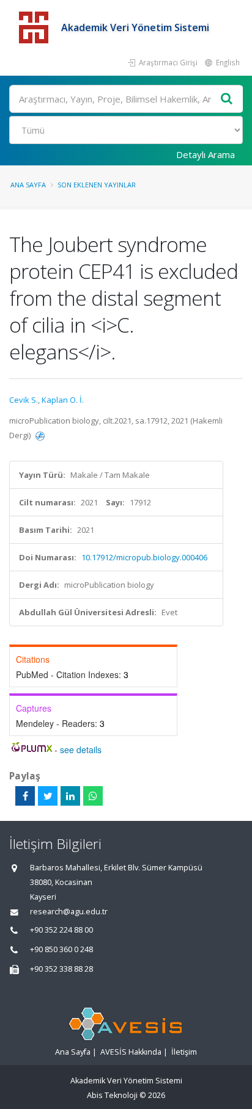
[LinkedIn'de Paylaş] (70, 796)
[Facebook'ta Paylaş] (25, 796)
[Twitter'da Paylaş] (47, 796)
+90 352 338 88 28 (61, 969)
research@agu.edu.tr (69, 911)
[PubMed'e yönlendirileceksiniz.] (40, 435)
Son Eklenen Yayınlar (96, 184)
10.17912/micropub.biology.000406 (144, 557)
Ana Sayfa (28, 184)
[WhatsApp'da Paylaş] (93, 796)
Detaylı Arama (205, 154)
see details (81, 749)
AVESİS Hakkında (130, 1052)
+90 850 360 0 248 (61, 949)
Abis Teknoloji (112, 1095)
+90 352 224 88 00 (61, 930)
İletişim (184, 1052)
